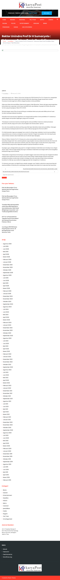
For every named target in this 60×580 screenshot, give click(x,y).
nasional (22, 20)
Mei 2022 (5, 377)
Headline (36, 23)
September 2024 (8, 304)
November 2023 (7, 330)
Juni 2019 (6, 469)
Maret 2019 (6, 477)
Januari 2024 (7, 325)
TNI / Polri (32, 20)
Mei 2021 (5, 409)
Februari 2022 (7, 385)
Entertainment (24, 23)
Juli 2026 (5, 246)
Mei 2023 (5, 346)
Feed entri (6, 552)
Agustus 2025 (7, 275)
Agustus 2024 (7, 307)
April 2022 (6, 380)
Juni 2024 (6, 312)
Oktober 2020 (7, 427)
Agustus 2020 (7, 433)
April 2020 (6, 443)
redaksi (12, 20)
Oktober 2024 (7, 301)
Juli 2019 (5, 467)
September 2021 (8, 398)
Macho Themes (12, 578)
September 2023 (8, 335)
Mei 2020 (5, 440)
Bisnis (45, 23)
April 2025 (6, 286)
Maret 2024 (6, 320)
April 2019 (6, 475)
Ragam (4, 23)
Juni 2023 (6, 343)
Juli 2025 (5, 278)
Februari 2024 (7, 322)
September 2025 (8, 272)
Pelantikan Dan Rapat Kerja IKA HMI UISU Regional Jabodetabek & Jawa (40, 168)
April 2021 (6, 412)
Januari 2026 (7, 262)
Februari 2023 (7, 354)
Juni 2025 (6, 280)
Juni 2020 (6, 438)
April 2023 (6, 349)
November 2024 (8, 299)
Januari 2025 (7, 293)
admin (4, 91)
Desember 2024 (8, 296)
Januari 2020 (7, 451)
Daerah (51, 20)
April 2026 (6, 254)
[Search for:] (10, 174)
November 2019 (7, 456)
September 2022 (8, 367)
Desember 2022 (7, 359)
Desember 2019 (7, 454)
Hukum (16, 27)
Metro (42, 20)
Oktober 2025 (7, 270)
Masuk (5, 549)
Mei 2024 (5, 314)
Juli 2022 (5, 372)
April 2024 (6, 317)
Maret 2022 (6, 383)
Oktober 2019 (7, 459)
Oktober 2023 (7, 333)
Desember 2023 (7, 328)
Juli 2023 (5, 341)
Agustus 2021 (7, 401)
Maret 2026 (6, 257)
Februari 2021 (7, 417)
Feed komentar (7, 554)
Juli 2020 (5, 435)
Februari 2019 (7, 480)
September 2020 (8, 430)
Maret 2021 (6, 414)
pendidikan (5, 27)
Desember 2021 (7, 391)
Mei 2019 (5, 472)
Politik (13, 23)
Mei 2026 (5, 251)
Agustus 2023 (7, 338)
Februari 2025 (7, 291)
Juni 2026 (6, 249)
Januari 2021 (7, 419)
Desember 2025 (7, 265)
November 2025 (8, 267)
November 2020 (8, 425)
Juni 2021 (6, 406)
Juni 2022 (6, 375)
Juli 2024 (6, 309)
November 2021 (7, 393)
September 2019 (8, 461)
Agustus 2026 (7, 244)
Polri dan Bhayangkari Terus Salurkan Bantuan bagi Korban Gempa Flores (10, 189)
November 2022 (7, 362)
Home (4, 20)
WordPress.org (7, 557)
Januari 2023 (7, 356)
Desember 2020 (7, 422)
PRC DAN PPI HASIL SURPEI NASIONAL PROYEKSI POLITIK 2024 (16, 171)
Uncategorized (27, 27)
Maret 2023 (6, 351)
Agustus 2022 (7, 370)
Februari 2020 (7, 448)
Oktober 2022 (7, 364)
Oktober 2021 (7, 396)
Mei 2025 (5, 283)
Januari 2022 (7, 388)
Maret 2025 (6, 288)
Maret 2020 (6, 446)
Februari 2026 (7, 259)
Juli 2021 (5, 404)
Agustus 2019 (7, 464)
